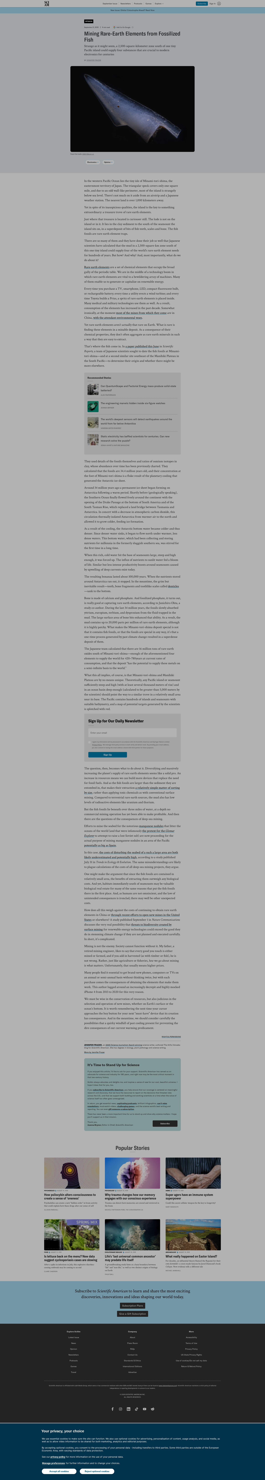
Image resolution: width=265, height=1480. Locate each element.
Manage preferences (53, 1463)
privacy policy (58, 1456)
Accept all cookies (59, 1471)
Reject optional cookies (97, 1471)
